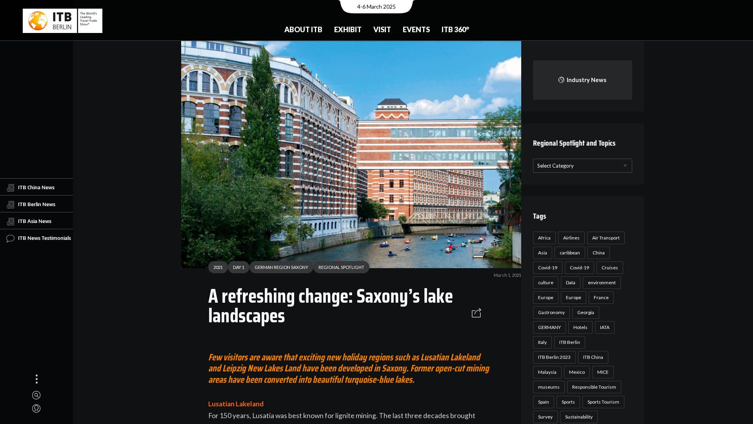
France (601, 297)
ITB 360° (455, 29)
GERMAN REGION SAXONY (281, 267)
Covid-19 (547, 267)
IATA (604, 327)
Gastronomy (551, 312)
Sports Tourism (603, 402)
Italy (542, 342)
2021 (218, 267)
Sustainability (579, 417)
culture (545, 282)
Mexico (577, 372)
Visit (382, 29)
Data (570, 282)
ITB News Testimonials (44, 238)
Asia (542, 253)
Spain (543, 402)
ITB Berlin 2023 (554, 357)
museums (549, 387)
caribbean (570, 253)
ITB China (593, 357)
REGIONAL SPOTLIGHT (341, 267)
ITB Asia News (34, 221)
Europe (545, 297)
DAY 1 (238, 267)
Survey (545, 417)
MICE (603, 372)
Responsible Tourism (594, 387)
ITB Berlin (569, 342)
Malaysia (547, 372)
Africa (544, 238)
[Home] (62, 20)
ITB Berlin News (36, 204)
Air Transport (606, 238)
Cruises (610, 267)
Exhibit (348, 29)
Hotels (580, 327)
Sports (568, 402)
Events (416, 29)
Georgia (585, 312)
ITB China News (36, 187)
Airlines (571, 238)
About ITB (303, 29)
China (599, 253)
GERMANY (549, 327)
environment (602, 282)
